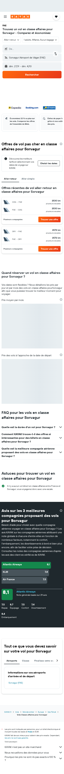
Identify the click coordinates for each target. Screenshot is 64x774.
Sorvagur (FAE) (16, 682)
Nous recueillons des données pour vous (27, 752)
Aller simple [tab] (28, 178)
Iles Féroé (52, 712)
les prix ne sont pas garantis (16, 738)
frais (30, 731)
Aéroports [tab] (12, 660)
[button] (5, 16)
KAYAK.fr (7, 712)
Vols (17, 712)
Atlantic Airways (25, 591)
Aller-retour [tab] (10, 178)
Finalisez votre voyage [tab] (46, 660)
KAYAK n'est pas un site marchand (23, 747)
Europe (41, 712)
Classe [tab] (25, 660)
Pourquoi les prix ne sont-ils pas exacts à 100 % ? (30, 758)
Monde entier (28, 712)
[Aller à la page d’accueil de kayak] (20, 16)
